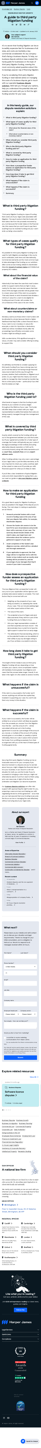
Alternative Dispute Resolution (15, 854)
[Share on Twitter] (17, 24)
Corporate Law (7, 1130)
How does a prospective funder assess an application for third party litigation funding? (21, 167)
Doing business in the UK (11, 1133)
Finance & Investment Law (11, 1139)
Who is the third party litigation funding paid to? (18, 147)
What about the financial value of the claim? (22, 129)
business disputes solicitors (15, 786)
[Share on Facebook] (13, 24)
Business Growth (22, 1120)
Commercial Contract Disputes (15, 862)
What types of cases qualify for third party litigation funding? (21, 123)
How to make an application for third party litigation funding (21, 160)
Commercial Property (23, 1126)
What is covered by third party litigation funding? (18, 154)
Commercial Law (8, 1126)
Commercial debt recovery (14, 867)
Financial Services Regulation (12, 1142)
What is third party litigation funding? (21, 117)
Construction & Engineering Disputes (17, 870)
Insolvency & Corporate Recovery (13, 1148)
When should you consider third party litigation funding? (21, 141)
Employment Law (28, 1136)
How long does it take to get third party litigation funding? (20, 175)
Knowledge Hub (7, 9)
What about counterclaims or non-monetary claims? (21, 135)
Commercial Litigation (12, 864)
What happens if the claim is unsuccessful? (17, 181)
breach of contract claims (18, 267)
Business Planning (25, 1123)
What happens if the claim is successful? (17, 188)
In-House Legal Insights (10, 1145)
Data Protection (19, 1130)
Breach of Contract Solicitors (14, 856)
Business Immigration (10, 1123)
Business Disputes (19, 9)
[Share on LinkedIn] (20, 24)
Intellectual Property (9, 1151)
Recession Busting (24, 1151)
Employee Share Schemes (11, 1136)
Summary (10, 193)
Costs (28, 9)
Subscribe (20, 1310)
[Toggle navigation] (3, 3)
